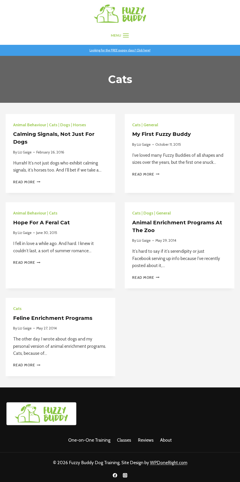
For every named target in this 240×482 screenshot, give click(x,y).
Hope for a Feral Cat (41, 222)
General (150, 124)
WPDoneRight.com (168, 462)
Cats (53, 124)
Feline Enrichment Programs (52, 318)
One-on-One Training (89, 440)
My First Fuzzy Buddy (161, 134)
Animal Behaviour (29, 124)
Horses (79, 124)
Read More (27, 182)
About (166, 440)
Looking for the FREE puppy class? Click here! (120, 50)
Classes (124, 440)
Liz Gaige (25, 152)
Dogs (65, 124)
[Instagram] (125, 475)
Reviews (146, 440)
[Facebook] (114, 475)
